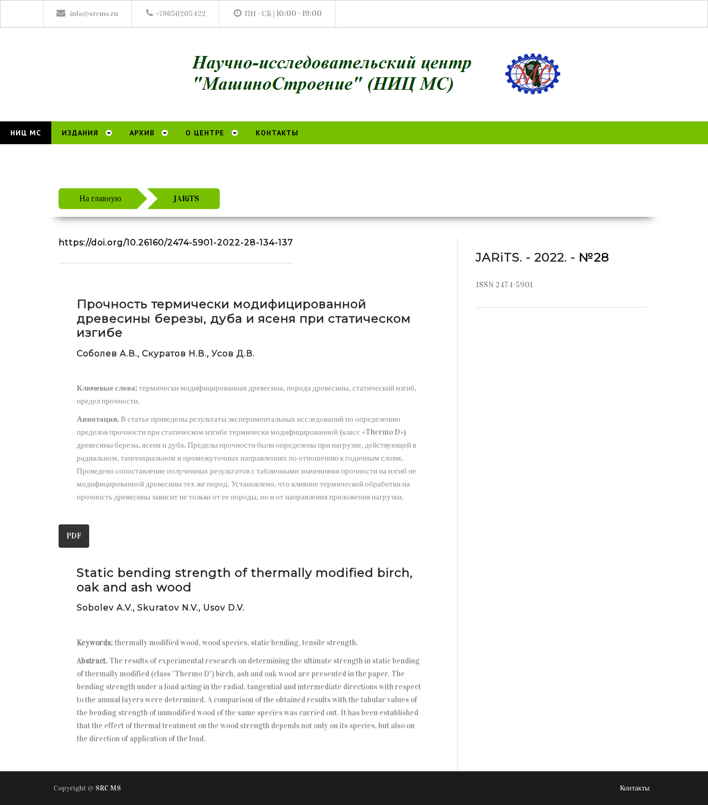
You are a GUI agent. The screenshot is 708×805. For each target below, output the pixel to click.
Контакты (634, 788)
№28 (594, 257)
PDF (73, 535)
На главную (100, 198)
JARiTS (186, 198)
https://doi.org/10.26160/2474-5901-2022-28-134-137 (176, 242)
